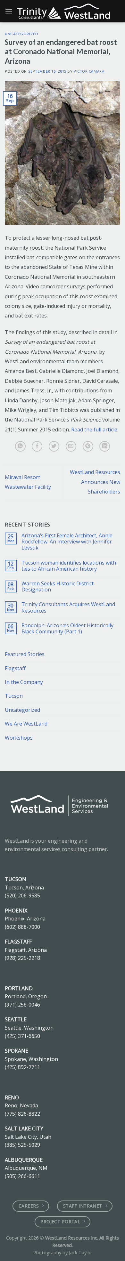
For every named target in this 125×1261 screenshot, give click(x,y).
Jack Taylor (80, 1252)
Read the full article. (94, 429)
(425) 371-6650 (22, 1036)
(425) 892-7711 (22, 1067)
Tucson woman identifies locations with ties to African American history (68, 566)
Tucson (14, 695)
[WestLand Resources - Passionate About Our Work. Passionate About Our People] (63, 11)
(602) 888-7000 (22, 926)
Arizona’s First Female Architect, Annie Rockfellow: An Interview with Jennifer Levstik (67, 542)
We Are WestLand (26, 723)
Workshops (19, 737)
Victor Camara (89, 71)
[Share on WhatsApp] (20, 446)
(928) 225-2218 (22, 957)
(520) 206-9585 (22, 895)
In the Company (24, 682)
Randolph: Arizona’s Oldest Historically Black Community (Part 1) (67, 628)
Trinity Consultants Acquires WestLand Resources (68, 607)
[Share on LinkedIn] (104, 446)
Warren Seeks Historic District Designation (57, 587)
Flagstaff (15, 668)
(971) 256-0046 (22, 1004)
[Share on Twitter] (54, 446)
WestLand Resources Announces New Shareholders (95, 482)
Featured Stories (25, 654)
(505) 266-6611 (22, 1176)
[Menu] (9, 11)
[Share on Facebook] (37, 446)
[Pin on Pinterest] (88, 446)
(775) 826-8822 (22, 1113)
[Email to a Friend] (71, 446)
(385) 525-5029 (22, 1144)
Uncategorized (21, 34)
